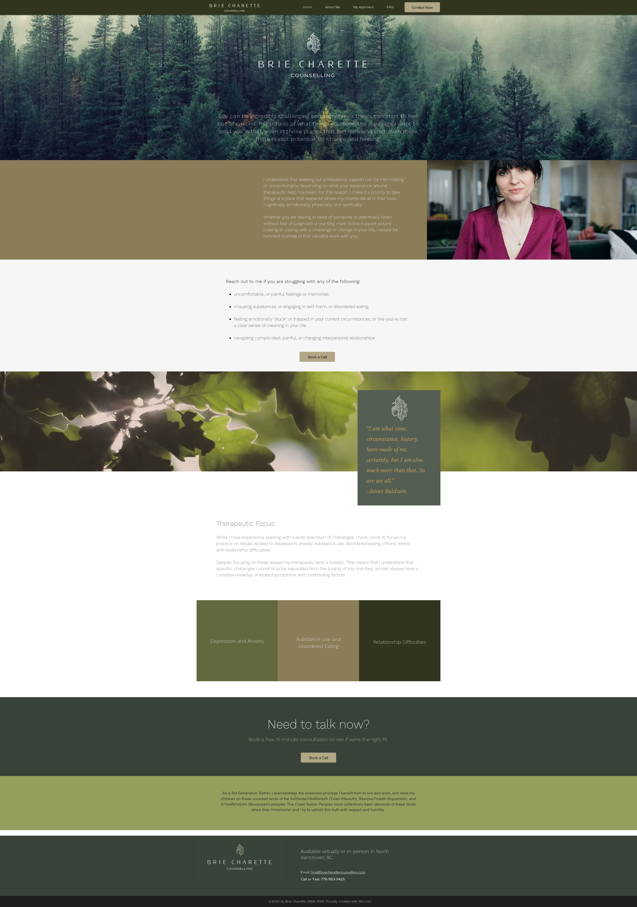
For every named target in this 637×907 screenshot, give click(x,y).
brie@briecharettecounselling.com (338, 872)
